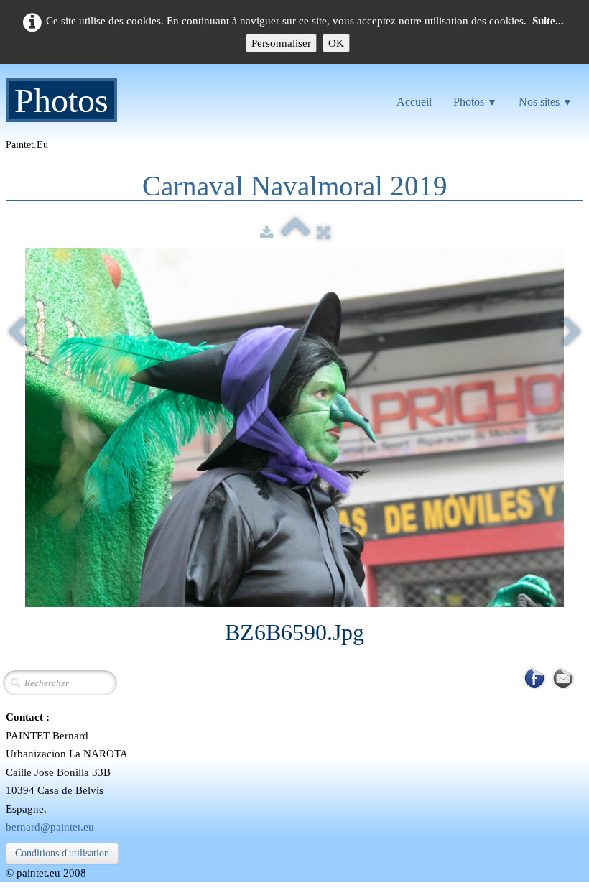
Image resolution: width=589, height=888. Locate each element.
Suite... (548, 21)
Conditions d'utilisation (62, 853)
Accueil (414, 102)
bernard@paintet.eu (50, 827)
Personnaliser (281, 43)
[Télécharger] (267, 233)
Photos (475, 102)
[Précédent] (17, 333)
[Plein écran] (323, 233)
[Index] (295, 233)
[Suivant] (571, 333)
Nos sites (545, 102)
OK (336, 43)
